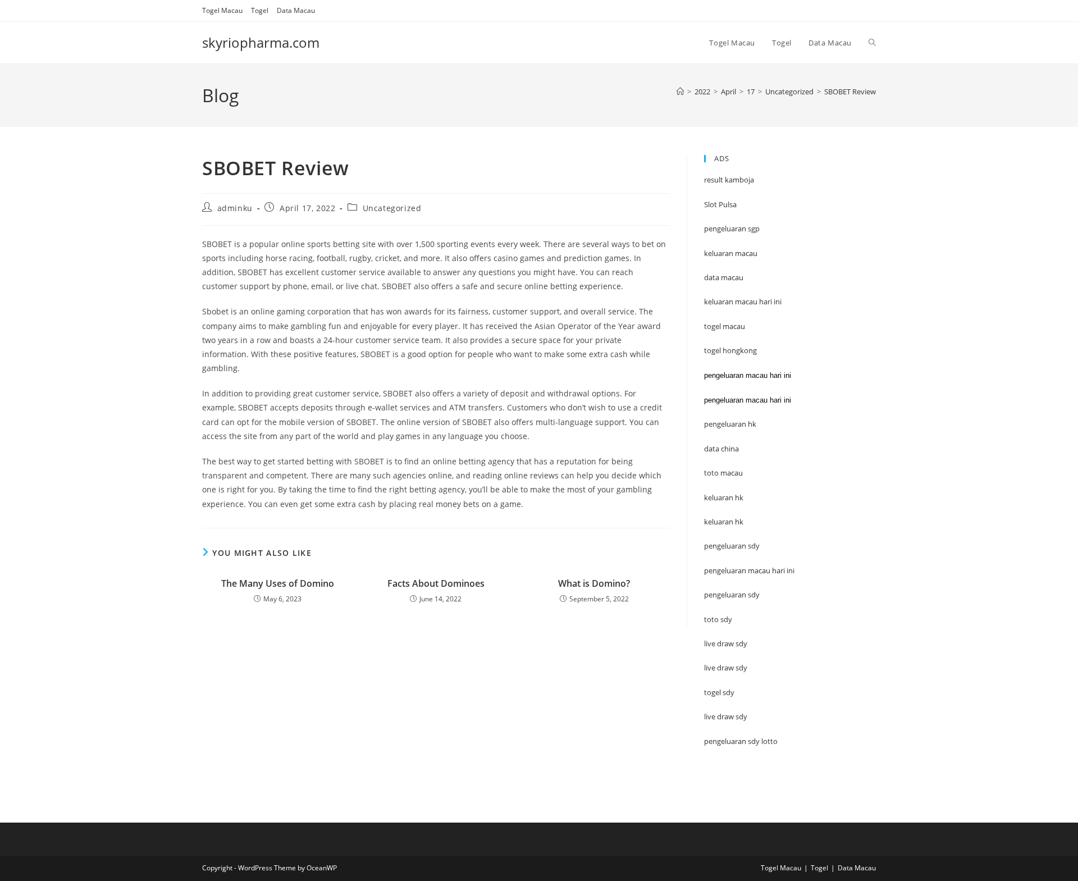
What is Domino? (594, 583)
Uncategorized (392, 208)
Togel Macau (222, 10)
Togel (259, 10)
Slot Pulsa (720, 204)
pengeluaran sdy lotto (741, 741)
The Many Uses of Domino (277, 583)
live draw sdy (725, 716)
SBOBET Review (850, 91)
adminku (235, 208)
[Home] (680, 91)
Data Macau (296, 10)
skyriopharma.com (260, 42)
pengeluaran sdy (732, 595)
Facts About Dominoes (436, 583)
